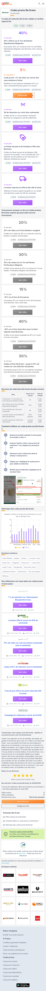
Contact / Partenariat (10, 946)
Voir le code (22, 95)
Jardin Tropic (7, 567)
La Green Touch (34, 558)
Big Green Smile (30, 567)
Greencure (25, 563)
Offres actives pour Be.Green (15, 817)
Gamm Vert (6, 563)
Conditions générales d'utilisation (14, 942)
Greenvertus (22, 571)
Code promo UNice (10, 969)
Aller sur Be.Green (23, 801)
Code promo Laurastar (11, 976)
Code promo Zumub (10, 961)
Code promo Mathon (10, 980)
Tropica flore (36, 563)
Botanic (24, 558)
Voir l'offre (23, 61)
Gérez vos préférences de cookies (15, 953)
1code (22, 26)
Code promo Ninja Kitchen (12, 972)
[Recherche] (39, 3)
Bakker (16, 558)
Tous (15, 26)
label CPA (22, 853)
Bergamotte (18, 567)
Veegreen (15, 563)
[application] (23, 533)
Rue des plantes (34, 571)
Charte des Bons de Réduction (14, 950)
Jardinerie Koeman (9, 571)
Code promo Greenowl (11, 965)
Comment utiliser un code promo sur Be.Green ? (22, 821)
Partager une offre (23, 806)
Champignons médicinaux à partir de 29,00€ (23, 715)
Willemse (5, 576)
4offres (29, 26)
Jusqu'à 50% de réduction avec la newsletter (23, 667)
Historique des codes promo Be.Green (19, 825)
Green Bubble (7, 558)
